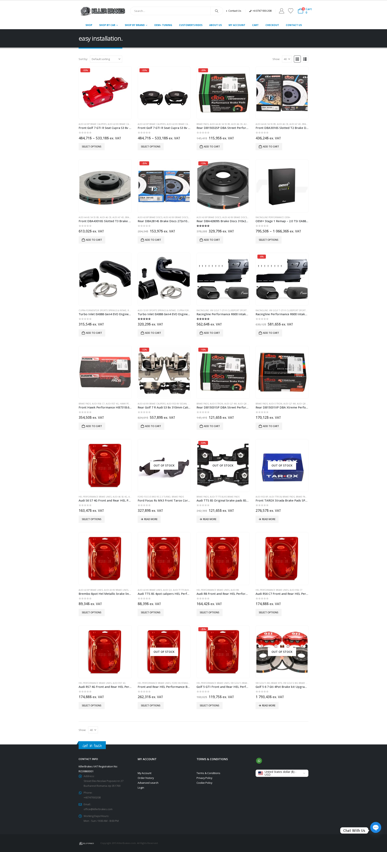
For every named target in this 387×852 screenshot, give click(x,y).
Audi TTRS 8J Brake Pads (282, 496)
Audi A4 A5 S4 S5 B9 (220, 124)
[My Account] (281, 10)
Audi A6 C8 (236, 124)
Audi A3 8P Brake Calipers (92, 124)
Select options (91, 146)
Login (141, 787)
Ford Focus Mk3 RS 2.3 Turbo (154, 496)
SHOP (88, 25)
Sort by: (83, 59)
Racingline (203, 310)
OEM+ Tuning (163, 25)
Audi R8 (235, 590)
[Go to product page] (282, 92)
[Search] (216, 11)
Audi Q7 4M (230, 403)
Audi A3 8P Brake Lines (91, 590)
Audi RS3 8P (262, 496)
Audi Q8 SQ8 (244, 403)
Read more (150, 519)
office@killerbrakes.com (98, 809)
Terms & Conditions (208, 773)
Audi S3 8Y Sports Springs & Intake (157, 310)
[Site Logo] (103, 11)
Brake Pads (203, 124)
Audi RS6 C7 (98, 403)
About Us (215, 25)
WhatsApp (259, 761)
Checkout (272, 25)
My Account (237, 25)
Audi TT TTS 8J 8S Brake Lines (188, 590)
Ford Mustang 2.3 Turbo (186, 683)
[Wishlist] (290, 10)
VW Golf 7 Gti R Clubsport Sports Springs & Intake (238, 310)
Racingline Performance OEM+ (273, 217)
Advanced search (148, 783)
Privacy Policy (204, 778)
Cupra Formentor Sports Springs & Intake (102, 310)
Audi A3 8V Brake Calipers (121, 124)
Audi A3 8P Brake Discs (150, 217)
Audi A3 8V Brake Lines (116, 590)
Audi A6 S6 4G (120, 496)
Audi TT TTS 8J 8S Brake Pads (224, 496)
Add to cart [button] (212, 146)
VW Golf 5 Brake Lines (243, 683)
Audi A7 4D (295, 124)
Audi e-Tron (216, 403)
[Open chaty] (375, 830)
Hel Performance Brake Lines (95, 496)
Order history (146, 778)
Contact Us (294, 25)
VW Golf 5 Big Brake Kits (269, 683)
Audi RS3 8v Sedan (177, 403)
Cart (255, 25)
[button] (297, 59)
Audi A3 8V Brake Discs (175, 217)
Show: (276, 59)
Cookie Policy (204, 783)
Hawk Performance (131, 403)
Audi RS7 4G (112, 403)
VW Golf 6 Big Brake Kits (296, 683)
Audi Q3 (167, 590)
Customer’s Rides (190, 25)
